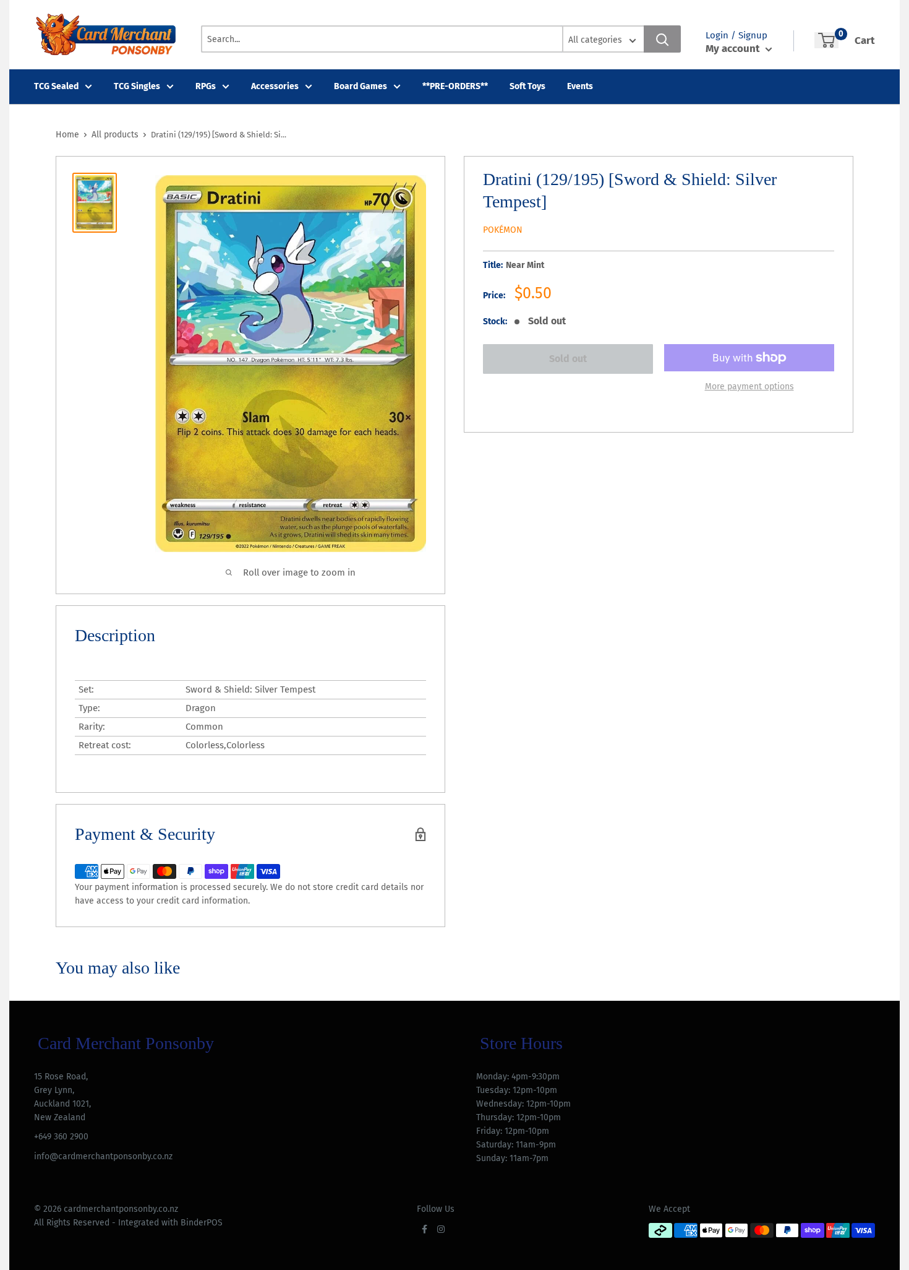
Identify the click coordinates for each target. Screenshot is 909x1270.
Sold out (568, 359)
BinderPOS (202, 1222)
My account (734, 48)
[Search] (662, 39)
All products (115, 134)
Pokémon (503, 230)
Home (67, 134)
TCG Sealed (56, 86)
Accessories (275, 86)
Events (580, 86)
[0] (826, 40)
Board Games (360, 86)
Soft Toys (527, 86)
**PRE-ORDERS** (455, 86)
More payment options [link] (749, 386)
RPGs (205, 86)
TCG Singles (137, 86)
